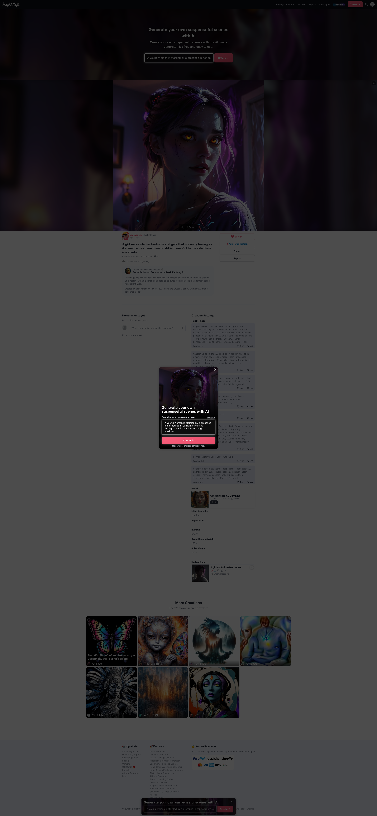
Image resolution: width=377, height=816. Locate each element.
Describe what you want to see (178, 417)
